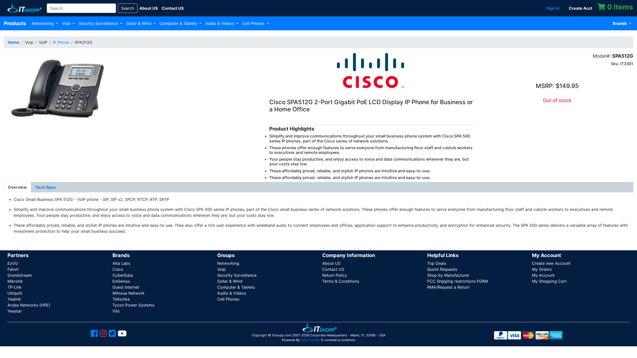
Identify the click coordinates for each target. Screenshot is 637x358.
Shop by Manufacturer (448, 275)
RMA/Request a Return (448, 287)
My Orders (542, 269)
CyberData (122, 275)
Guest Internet (125, 287)
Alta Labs (121, 263)
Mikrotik (15, 281)
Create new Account (551, 263)
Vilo (116, 311)
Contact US (333, 269)
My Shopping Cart (549, 281)
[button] (63, 88)
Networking (43, 23)
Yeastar (14, 311)
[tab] (17, 187)
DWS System (310, 340)
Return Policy (334, 275)
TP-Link (14, 287)
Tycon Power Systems (133, 305)
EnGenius (121, 281)
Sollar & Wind (139, 23)
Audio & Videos (220, 23)
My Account (543, 275)
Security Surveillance (99, 23)
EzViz (12, 263)
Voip (67, 23)
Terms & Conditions (340, 281)
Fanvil (12, 269)
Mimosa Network (128, 293)
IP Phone (61, 42)
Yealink (14, 299)
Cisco (117, 269)
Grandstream (19, 275)
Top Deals (436, 263)
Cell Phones (254, 23)
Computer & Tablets (178, 23)
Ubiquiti (14, 293)
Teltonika (121, 299)
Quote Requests (442, 269)
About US (331, 263)
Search (127, 8)
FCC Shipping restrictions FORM (457, 281)
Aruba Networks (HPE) (28, 305)
